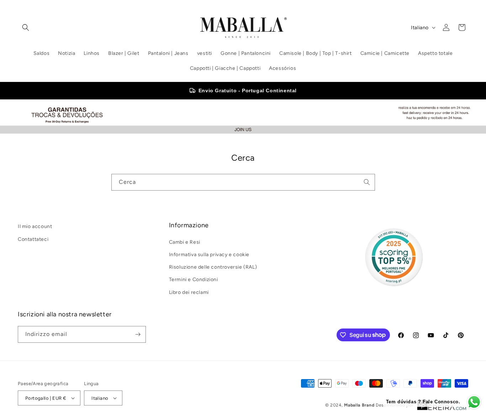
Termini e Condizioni (193, 279)
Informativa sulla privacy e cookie (209, 255)
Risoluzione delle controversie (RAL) (213, 267)
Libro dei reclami (189, 292)
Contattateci (33, 239)
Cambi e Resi (184, 242)
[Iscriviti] (138, 334)
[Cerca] (367, 182)
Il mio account (35, 226)
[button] (25, 27)
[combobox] (243, 182)
